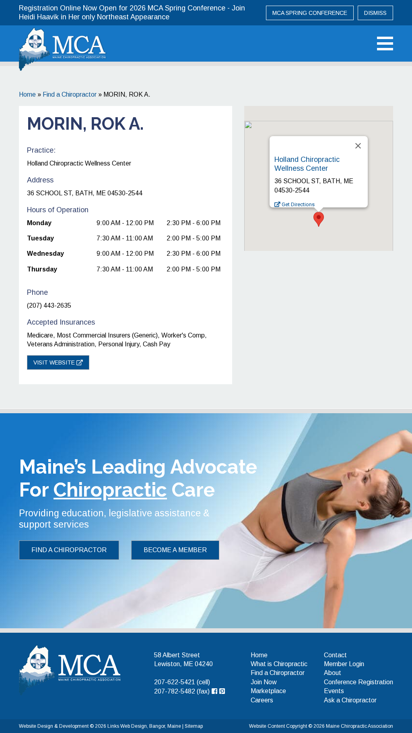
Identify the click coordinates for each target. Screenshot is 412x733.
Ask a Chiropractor (350, 700)
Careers (262, 700)
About (332, 672)
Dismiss (375, 13)
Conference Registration (358, 682)
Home (27, 94)
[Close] (358, 145)
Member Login (344, 664)
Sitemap (194, 726)
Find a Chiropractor (70, 94)
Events (334, 690)
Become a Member (175, 550)
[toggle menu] (385, 43)
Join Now (264, 682)
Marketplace (268, 690)
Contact (335, 655)
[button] (318, 219)
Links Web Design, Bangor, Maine (144, 726)
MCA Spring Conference (309, 13)
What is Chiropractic (279, 664)
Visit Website (54, 362)
